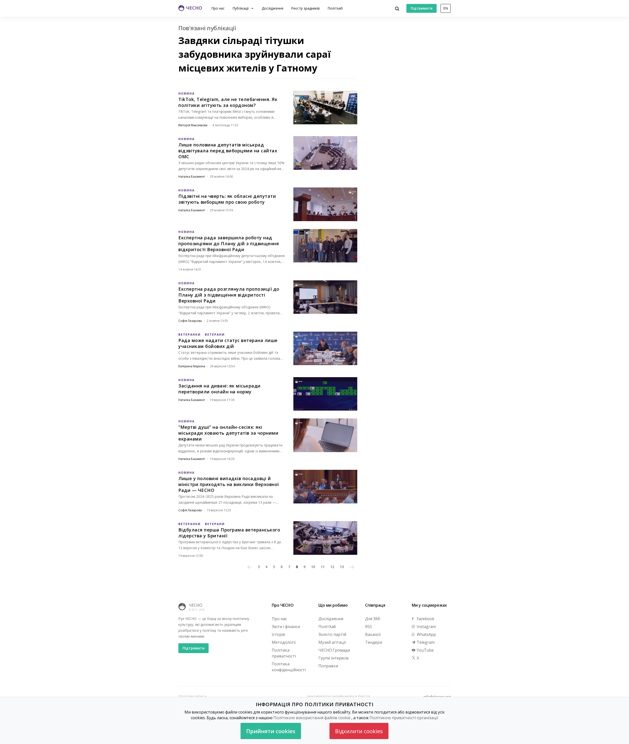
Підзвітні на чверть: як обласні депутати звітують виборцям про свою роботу (227, 199)
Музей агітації (332, 642)
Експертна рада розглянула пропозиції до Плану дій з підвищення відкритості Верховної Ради (228, 295)
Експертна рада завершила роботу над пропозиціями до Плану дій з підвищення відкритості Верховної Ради (228, 243)
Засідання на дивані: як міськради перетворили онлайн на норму (219, 389)
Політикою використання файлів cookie (311, 717)
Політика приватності (284, 653)
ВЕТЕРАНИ (215, 334)
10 (313, 566)
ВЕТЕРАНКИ (189, 334)
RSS (368, 626)
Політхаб (335, 8)
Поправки (328, 666)
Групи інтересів (333, 658)
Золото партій (332, 634)
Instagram (426, 626)
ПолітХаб (327, 626)
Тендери (373, 642)
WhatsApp (426, 634)
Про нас (218, 8)
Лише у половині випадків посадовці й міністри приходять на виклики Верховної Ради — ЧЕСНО (228, 484)
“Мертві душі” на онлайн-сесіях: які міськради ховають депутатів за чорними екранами (228, 433)
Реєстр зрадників (305, 8)
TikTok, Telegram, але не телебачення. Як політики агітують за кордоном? (227, 102)
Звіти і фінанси (286, 626)
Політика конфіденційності (289, 666)
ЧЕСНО (195, 605)
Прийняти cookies (270, 731)
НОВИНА (186, 93)
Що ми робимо (333, 605)
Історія (278, 634)
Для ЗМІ (372, 618)
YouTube (425, 650)
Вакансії (373, 634)
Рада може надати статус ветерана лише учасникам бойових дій (228, 343)
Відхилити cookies (359, 731)
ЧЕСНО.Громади (334, 650)
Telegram (425, 642)
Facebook (425, 618)
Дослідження (272, 8)
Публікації (241, 8)
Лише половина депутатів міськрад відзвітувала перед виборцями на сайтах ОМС (227, 150)
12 (332, 566)
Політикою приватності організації (404, 717)
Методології (284, 642)
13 (342, 566)
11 (323, 566)
